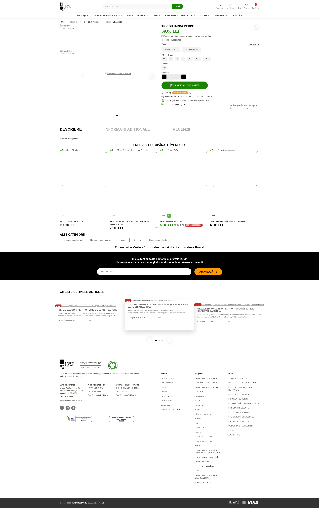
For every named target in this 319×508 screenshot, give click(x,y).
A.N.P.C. (231, 430)
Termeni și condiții (237, 378)
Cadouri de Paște (203, 462)
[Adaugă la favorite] (256, 26)
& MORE (198, 446)
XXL (198, 59)
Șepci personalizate (158, 240)
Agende (198, 419)
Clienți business (169, 383)
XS (164, 59)
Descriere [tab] (71, 129)
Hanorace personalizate (101, 240)
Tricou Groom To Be (171, 221)
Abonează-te (208, 271)
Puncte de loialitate (171, 410)
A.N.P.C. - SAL (234, 435)
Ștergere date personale (241, 417)
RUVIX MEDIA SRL (79, 503)
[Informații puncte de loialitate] (190, 93)
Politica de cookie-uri (239, 394)
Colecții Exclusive (204, 441)
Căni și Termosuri (203, 414)
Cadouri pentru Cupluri (206, 387)
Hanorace (199, 396)
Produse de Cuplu (203, 437)
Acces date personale (239, 412)
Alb (164, 67)
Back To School (136, 15)
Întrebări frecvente (238, 408)
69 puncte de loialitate (180, 92)
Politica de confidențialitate (242, 383)
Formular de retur (238, 399)
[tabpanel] (159, 138)
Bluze (197, 401)
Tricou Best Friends (71, 221)
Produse (219, 15)
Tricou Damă (170, 49)
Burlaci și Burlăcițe (205, 482)
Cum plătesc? (167, 396)
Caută (177, 6)
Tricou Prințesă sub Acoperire (228, 221)
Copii (155, 15)
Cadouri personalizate (106, 15)
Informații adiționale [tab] (127, 129)
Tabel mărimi (167, 405)
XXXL (207, 59)
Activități (199, 410)
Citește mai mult (66, 320)
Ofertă (236, 15)
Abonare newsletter (238, 421)
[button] (153, 76)
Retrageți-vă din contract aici (243, 403)
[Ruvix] (65, 6)
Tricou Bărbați (191, 49)
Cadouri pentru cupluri (179, 15)
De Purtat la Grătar (204, 466)
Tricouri (73, 22)
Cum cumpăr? (167, 401)
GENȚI (197, 423)
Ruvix (62, 22)
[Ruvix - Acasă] (67, 364)
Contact (165, 392)
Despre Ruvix (167, 378)
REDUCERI (199, 428)
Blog (163, 387)
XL (190, 59)
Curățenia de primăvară (206, 457)
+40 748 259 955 (66, 397)
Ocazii (203, 15)
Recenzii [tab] (181, 129)
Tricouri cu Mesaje (91, 22)
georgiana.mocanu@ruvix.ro (71, 400)
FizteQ (101, 503)
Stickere (137, 240)
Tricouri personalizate (72, 240)
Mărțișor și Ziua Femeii (206, 383)
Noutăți (81, 15)
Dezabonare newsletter (240, 426)
